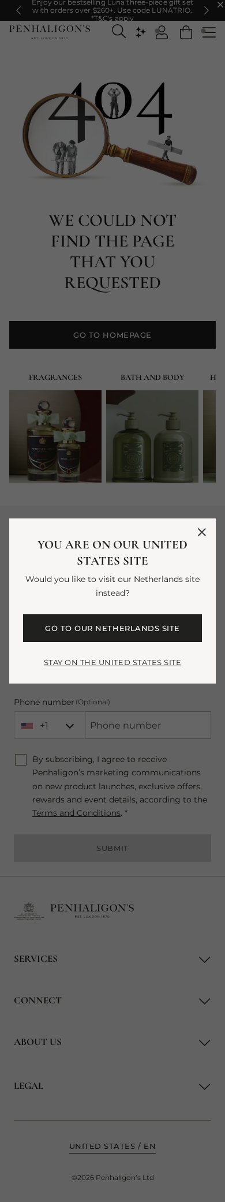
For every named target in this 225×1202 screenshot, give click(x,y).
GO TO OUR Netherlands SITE (112, 628)
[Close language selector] (202, 532)
